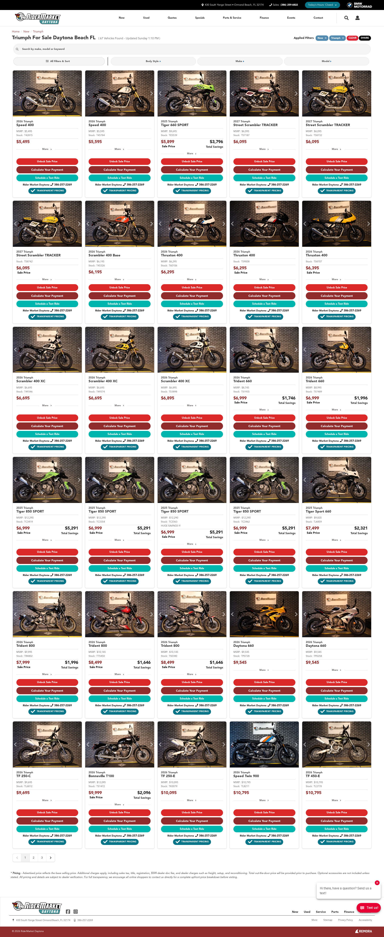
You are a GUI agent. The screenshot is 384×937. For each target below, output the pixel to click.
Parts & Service (232, 18)
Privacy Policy (345, 920)
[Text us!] (368, 909)
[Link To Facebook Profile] (68, 911)
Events (291, 18)
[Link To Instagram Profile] (75, 911)
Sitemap (327, 920)
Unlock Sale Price (47, 161)
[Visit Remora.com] (363, 932)
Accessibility (365, 920)
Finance (264, 18)
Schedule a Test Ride (47, 178)
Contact (318, 18)
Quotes (172, 18)
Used (146, 18)
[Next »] (50, 858)
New (122, 18)
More (45, 149)
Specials (200, 18)
